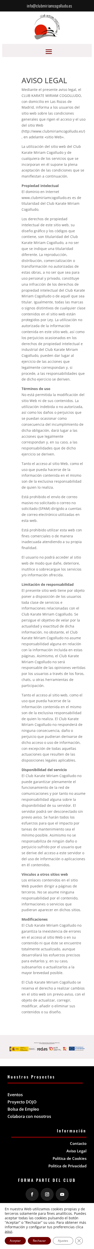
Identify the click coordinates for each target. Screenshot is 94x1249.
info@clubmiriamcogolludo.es (49, 6)
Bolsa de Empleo (23, 1109)
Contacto (78, 1143)
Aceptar (15, 1241)
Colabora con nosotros (29, 1116)
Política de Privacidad (67, 1165)
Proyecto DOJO (22, 1102)
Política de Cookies (69, 1158)
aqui (8, 1231)
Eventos (15, 1094)
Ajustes (63, 1241)
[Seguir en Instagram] (47, 1194)
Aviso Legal (76, 1150)
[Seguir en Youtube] (62, 1194)
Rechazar (39, 1241)
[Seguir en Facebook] (32, 1194)
